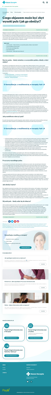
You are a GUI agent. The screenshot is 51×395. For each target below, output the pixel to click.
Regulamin (28, 367)
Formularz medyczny (25, 247)
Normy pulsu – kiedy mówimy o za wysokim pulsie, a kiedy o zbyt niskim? (22, 44)
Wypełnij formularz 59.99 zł (11, 355)
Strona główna (6, 12)
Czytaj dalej (43, 264)
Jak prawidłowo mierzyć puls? (13, 46)
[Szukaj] (43, 2)
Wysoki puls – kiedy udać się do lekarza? (15, 51)
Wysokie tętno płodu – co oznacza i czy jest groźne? (16, 74)
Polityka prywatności (30, 369)
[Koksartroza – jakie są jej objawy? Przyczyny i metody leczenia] (25, 274)
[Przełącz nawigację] (47, 2)
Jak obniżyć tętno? (11, 49)
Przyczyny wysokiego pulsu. (13, 48)
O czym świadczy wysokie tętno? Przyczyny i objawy (16, 76)
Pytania (4, 367)
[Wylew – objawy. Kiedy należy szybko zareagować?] (25, 297)
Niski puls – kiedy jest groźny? (11, 77)
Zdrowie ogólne (17, 12)
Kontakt (4, 369)
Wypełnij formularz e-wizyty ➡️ (41, 29)
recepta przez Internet (12, 111)
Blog (12, 12)
